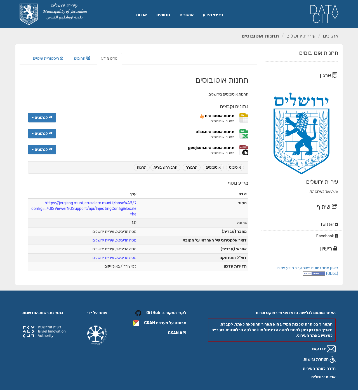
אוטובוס (235, 167)
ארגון (326, 75)
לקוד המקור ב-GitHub (166, 312)
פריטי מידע (212, 14)
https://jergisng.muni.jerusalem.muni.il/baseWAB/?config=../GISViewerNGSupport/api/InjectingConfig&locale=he (83, 209)
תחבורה (191, 167)
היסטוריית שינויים (46, 58)
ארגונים (187, 14)
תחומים (163, 14)
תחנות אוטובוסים (260, 36)
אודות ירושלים (323, 377)
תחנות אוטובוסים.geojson (211, 147)
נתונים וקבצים (234, 106)
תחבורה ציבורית (165, 167)
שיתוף (324, 206)
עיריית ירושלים (300, 36)
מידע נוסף (238, 183)
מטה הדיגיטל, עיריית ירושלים (114, 240)
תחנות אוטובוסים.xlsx (215, 131)
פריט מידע (109, 58)
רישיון (326, 248)
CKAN (149, 323)
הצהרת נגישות (316, 359)
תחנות (142, 167)
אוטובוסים (213, 167)
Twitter (327, 224)
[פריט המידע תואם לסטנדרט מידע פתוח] (314, 273)
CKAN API (177, 333)
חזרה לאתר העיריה (319, 368)
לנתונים (41, 117)
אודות (141, 14)
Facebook (325, 236)
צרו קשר (319, 348)
